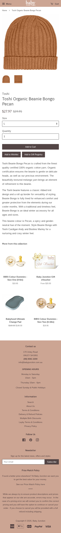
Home (4, 10)
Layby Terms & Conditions (30, 422)
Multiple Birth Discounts (30, 418)
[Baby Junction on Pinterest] (30, 440)
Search (30, 402)
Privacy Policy (30, 426)
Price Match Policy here (34, 484)
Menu (8, 4)
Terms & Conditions (30, 410)
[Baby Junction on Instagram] (37, 440)
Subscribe (51, 462)
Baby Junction (39, 521)
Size (4, 118)
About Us (30, 406)
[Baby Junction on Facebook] (24, 440)
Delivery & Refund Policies (30, 414)
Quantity (6, 131)
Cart (56, 4)
